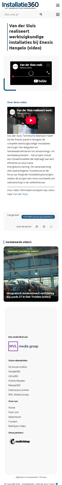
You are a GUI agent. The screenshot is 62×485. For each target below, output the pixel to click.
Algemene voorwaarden (27, 477)
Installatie (24, 251)
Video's (49, 216)
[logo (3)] (23, 346)
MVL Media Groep (18, 394)
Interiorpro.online (18, 390)
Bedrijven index (17, 426)
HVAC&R (27, 216)
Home (11, 407)
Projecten (35, 216)
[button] (58, 5)
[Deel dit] (36, 226)
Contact (12, 421)
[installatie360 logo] (20, 4)
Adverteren (14, 417)
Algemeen (13, 251)
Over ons (13, 412)
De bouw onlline (17, 367)
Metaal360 (14, 385)
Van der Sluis (20, 194)
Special (43, 216)
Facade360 (14, 371)
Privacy (43, 477)
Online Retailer (16, 380)
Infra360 (13, 376)
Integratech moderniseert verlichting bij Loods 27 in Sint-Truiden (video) (30, 295)
